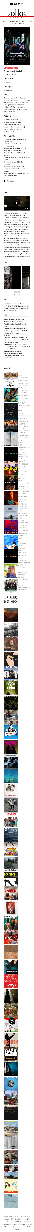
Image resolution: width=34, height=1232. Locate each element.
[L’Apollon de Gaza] (11, 776)
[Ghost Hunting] (11, 805)
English (21, 23)
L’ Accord (21, 582)
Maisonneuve (23, 464)
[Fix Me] (11, 1025)
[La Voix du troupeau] (11, 380)
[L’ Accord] (11, 1186)
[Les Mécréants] (11, 996)
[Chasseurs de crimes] (11, 879)
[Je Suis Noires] (11, 600)
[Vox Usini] (11, 849)
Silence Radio (23, 471)
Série (29, 1217)
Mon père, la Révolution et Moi (23, 508)
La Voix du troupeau (11, 372)
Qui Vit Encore (23, 378)
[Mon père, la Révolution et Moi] (11, 908)
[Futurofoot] (11, 1084)
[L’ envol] (11, 1010)
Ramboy (21, 410)
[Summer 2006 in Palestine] (11, 1142)
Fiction (23, 1217)
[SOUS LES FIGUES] (11, 571)
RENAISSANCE (22, 393)
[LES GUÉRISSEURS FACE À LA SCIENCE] (11, 644)
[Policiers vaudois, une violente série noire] (11, 703)
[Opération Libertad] (11, 937)
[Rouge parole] (11, 981)
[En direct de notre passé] (11, 923)
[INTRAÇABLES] (11, 424)
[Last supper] (11, 1172)
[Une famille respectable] (11, 967)
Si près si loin (23, 523)
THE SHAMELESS (23, 395)
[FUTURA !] (11, 556)
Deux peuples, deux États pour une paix (24, 563)
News (18, 21)
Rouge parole (23, 530)
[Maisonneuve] (11, 732)
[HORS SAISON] (11, 586)
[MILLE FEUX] (11, 615)
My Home (21, 577)
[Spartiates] (11, 893)
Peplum (20, 558)
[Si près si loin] (11, 952)
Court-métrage (10, 1219)
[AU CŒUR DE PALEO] (11, 673)
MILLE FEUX (21, 424)
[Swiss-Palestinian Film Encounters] (11, 1201)
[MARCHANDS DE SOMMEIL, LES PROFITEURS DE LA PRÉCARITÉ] (11, 630)
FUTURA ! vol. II (23, 390)
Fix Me (20, 538)
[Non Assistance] (11, 835)
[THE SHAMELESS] (11, 483)
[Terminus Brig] (11, 864)
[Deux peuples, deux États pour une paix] (11, 1113)
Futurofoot (22, 555)
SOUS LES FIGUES (23, 416)
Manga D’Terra (23, 398)
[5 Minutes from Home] (11, 1128)
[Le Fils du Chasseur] (11, 512)
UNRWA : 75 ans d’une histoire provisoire (23, 385)
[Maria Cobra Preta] (11, 747)
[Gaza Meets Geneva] (11, 1054)
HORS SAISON (22, 418)
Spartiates (22, 504)
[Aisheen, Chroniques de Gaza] (11, 1040)
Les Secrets (22, 553)
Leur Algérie (22, 461)
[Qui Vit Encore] (11, 410)
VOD (22, 21)
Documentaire (14, 1217)
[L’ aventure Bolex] (11, 791)
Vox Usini (21, 494)
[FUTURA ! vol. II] (11, 454)
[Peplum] (11, 1098)
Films (5, 21)
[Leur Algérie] (11, 717)
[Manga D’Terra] (11, 498)
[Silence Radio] (11, 761)
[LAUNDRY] (11, 395)
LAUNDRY (21, 375)
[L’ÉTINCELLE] (11, 659)
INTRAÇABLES (22, 380)
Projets (12, 21)
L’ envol (20, 536)
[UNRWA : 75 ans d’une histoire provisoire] (11, 439)
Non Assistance (23, 491)
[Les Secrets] (11, 1069)
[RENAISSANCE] (11, 468)
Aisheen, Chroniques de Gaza (23, 543)
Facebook (10, 181)
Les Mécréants (23, 533)
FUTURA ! (21, 413)
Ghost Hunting (23, 483)
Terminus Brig (23, 496)
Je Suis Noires (23, 421)
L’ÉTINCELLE (22, 440)
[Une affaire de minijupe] (11, 820)
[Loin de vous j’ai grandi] (11, 688)
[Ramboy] (11, 542)
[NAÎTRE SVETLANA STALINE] (11, 527)
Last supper (22, 580)
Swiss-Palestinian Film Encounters (24, 587)
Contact (14, 23)
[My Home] (11, 1157)
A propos (29, 21)
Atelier (19, 1219)
